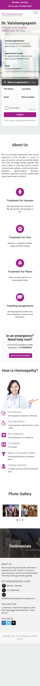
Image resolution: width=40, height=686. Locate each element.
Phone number (28, 97)
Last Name (26, 89)
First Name (8, 89)
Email (6, 97)
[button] (3, 580)
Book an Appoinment (20, 356)
